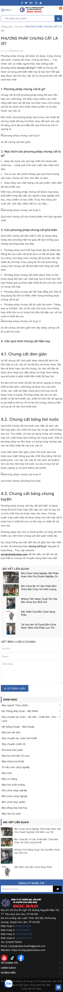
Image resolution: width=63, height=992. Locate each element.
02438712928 (24, 938)
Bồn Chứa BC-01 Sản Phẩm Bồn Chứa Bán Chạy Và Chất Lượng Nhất (39, 588)
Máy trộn (7, 773)
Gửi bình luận (16, 688)
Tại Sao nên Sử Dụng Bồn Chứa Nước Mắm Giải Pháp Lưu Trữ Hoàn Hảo (38, 626)
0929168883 (23, 930)
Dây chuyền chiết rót (13, 744)
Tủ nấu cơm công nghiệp (16, 767)
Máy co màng (9, 778)
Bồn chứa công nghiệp (14, 796)
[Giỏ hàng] (58, 10)
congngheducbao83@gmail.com (26, 946)
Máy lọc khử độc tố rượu (16, 755)
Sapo (39, 988)
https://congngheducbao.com (28, 950)
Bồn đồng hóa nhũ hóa (14, 807)
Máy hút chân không (13, 784)
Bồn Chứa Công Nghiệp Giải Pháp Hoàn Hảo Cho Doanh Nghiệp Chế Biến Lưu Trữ (40, 575)
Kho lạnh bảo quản (12, 749)
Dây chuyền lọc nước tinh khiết (19, 738)
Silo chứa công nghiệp (14, 790)
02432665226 (24, 934)
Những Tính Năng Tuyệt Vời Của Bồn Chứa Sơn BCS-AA (39, 600)
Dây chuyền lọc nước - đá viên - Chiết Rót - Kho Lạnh (29, 718)
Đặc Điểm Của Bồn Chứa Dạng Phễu (38, 613)
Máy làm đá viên (11, 732)
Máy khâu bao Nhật (13, 761)
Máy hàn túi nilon (11, 813)
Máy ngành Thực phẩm (15, 705)
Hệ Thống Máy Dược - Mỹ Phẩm (20, 711)
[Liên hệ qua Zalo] (8, 984)
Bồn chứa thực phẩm (14, 802)
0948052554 (23, 926)
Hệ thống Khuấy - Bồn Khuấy (18, 726)
